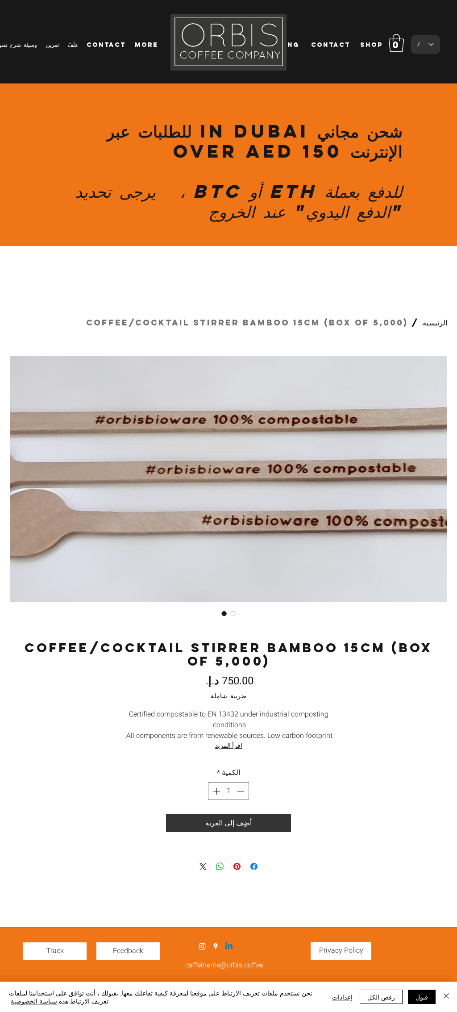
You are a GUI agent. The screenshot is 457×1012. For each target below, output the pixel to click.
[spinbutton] (228, 791)
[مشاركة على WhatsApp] (220, 866)
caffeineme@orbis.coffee (224, 965)
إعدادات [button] (342, 996)
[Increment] (215, 791)
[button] (396, 43)
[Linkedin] (228, 946)
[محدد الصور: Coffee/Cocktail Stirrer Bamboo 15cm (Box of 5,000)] (224, 613)
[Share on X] (203, 866)
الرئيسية (435, 322)
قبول (421, 996)
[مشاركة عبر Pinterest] (237, 866)
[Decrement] (241, 791)
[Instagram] (202, 946)
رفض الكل (381, 996)
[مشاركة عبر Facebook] (254, 866)
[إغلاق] (446, 997)
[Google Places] (215, 946)
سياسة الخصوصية (34, 1000)
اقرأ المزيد (228, 745)
